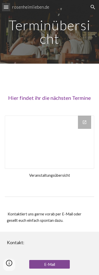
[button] (6, 7)
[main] (49, 32)
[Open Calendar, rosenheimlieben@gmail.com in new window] (84, 122)
